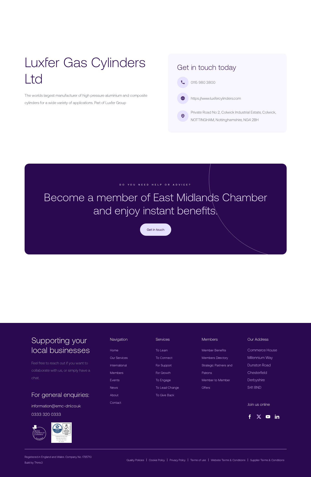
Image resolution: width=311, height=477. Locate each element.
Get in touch (155, 229)
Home (114, 350)
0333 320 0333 (46, 414)
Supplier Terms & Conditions (267, 460)
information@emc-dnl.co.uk (56, 405)
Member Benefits (214, 350)
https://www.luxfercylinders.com (216, 98)
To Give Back (165, 395)
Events (115, 380)
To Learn (162, 350)
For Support (164, 365)
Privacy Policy (178, 460)
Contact (115, 402)
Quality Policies (135, 460)
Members (116, 373)
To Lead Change (167, 387)
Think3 (38, 462)
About (114, 395)
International (118, 365)
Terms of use (198, 460)
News (114, 387)
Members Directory (215, 358)
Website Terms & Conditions (228, 460)
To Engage (163, 380)
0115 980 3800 (203, 82)
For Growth (163, 373)
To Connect (164, 358)
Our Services (119, 358)
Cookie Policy (157, 460)
